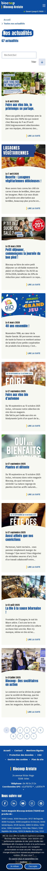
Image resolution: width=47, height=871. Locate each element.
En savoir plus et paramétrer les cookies (23, 860)
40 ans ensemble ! (17, 326)
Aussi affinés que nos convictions (20, 538)
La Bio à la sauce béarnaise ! (23, 610)
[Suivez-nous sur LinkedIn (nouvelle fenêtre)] (14, 803)
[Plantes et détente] (23, 447)
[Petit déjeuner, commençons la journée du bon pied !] (23, 230)
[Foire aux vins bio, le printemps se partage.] (23, 85)
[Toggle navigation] (44, 6)
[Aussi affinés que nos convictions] (23, 516)
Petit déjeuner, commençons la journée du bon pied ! (22, 253)
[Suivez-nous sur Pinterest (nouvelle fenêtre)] (41, 803)
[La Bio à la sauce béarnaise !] (23, 588)
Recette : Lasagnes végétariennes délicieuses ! (23, 179)
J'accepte (32, 866)
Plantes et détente (17, 467)
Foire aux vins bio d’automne (20, 396)
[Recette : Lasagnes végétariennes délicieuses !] (23, 157)
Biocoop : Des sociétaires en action (21, 683)
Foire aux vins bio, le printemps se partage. (20, 107)
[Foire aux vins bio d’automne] (23, 375)
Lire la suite (35, 135)
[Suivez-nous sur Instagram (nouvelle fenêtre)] (32, 803)
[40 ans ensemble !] (23, 306)
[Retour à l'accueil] (8, 3)
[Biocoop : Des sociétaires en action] (23, 661)
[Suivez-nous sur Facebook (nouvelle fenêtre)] (5, 803)
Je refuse (14, 866)
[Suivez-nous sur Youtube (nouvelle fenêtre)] (23, 803)
